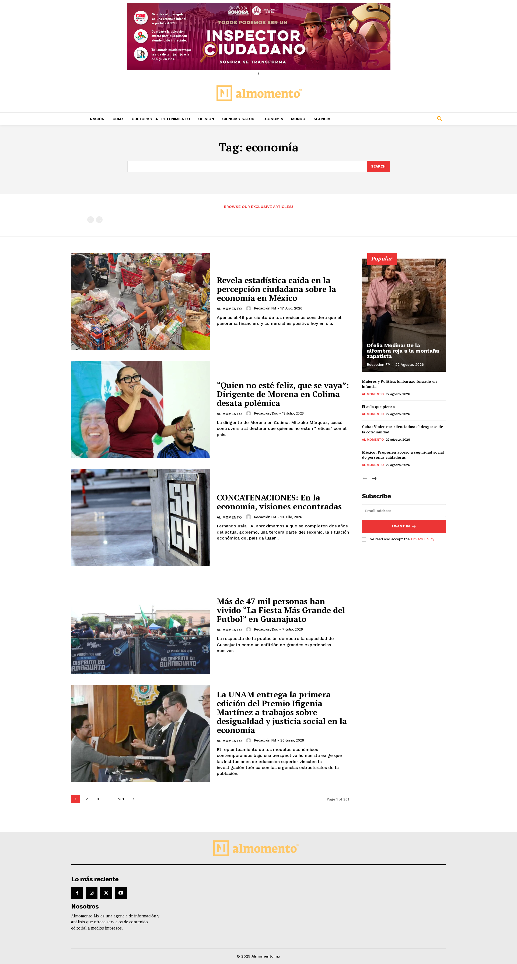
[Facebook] (77, 893)
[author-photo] (249, 308)
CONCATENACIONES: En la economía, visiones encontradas (279, 502)
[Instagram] (91, 893)
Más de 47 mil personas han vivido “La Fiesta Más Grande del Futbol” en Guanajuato (281, 610)
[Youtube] (121, 893)
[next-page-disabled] (99, 219)
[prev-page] (90, 219)
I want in (401, 526)
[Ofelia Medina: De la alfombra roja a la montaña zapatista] (404, 315)
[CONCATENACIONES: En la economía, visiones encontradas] (140, 517)
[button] (404, 118)
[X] (106, 893)
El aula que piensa (378, 406)
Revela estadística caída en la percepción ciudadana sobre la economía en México (276, 289)
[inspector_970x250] (258, 36)
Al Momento (229, 309)
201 (121, 799)
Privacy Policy (422, 539)
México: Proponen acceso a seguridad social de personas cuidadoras (403, 455)
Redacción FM (265, 308)
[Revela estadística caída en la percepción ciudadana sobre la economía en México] (140, 301)
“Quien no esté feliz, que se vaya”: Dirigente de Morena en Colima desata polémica (283, 394)
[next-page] (133, 799)
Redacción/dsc (266, 413)
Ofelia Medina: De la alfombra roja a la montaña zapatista (403, 350)
